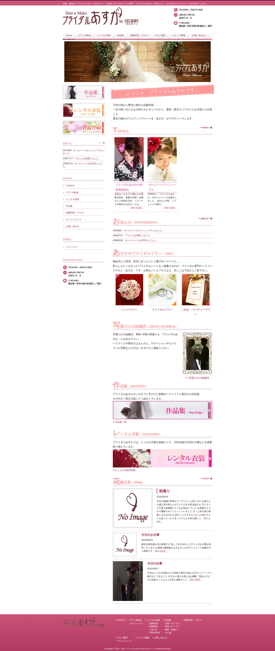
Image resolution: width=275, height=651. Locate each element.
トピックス (71, 247)
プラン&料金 (72, 192)
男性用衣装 (155, 632)
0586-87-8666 (196, 10)
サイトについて (73, 219)
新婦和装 (154, 626)
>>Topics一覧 (206, 128)
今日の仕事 (154, 563)
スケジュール (136, 623)
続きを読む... (137, 207)
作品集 (69, 206)
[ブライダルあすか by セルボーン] (101, 26)
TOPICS (70, 185)
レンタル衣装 (72, 199)
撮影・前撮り (171, 629)
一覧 (103, 143)
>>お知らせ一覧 (205, 218)
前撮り (164, 491)
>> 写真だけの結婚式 (197, 378)
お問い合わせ (72, 226)
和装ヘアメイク (172, 626)
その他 (168, 632)
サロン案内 (122, 638)
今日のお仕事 (150, 534)
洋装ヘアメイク (172, 623)
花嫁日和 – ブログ (75, 212)
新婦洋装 (154, 623)
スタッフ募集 (142, 638)
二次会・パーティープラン (196, 311)
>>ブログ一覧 (206, 479)
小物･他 (153, 629)
